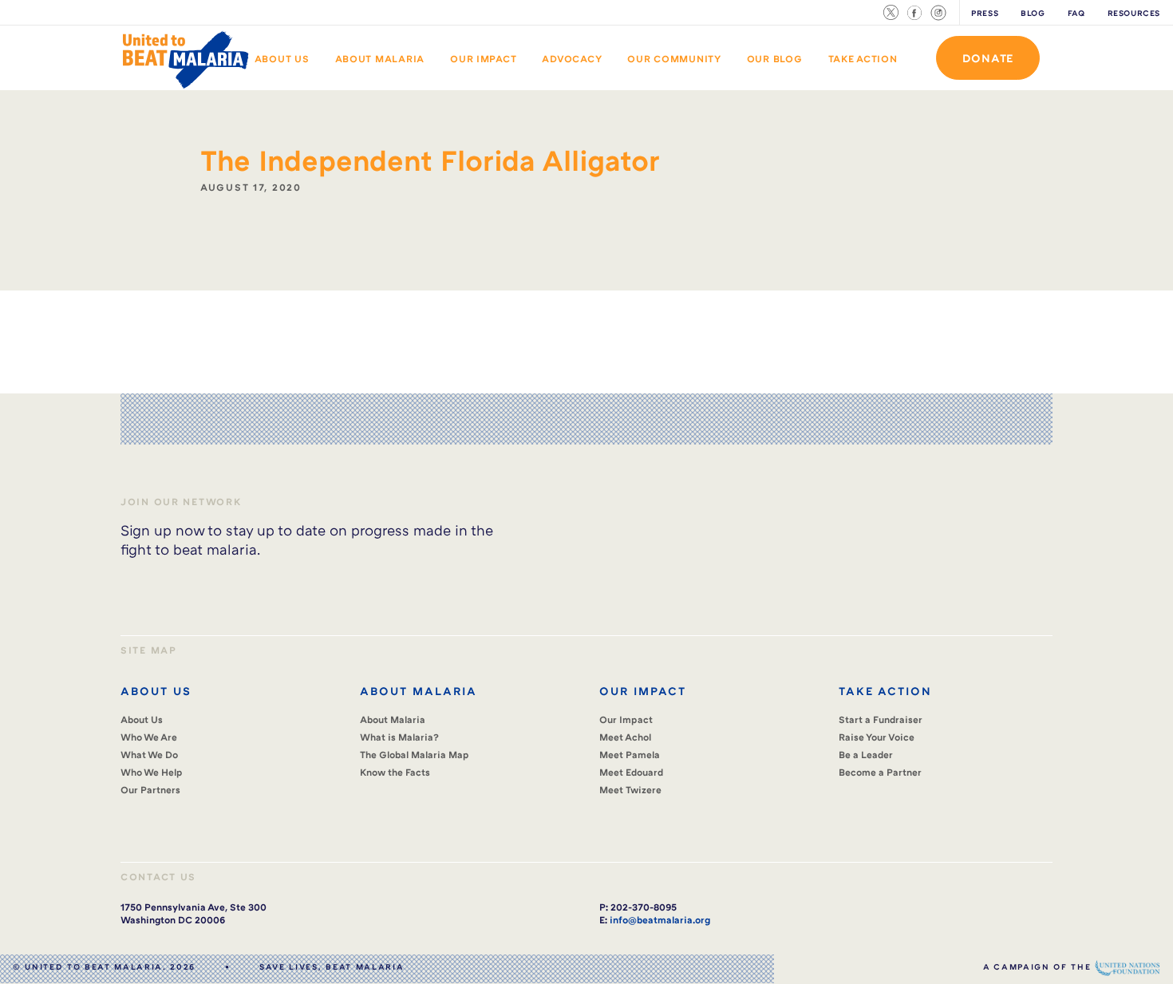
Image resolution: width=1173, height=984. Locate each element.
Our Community (674, 59)
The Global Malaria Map (414, 755)
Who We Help (151, 772)
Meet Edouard (631, 772)
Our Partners (150, 790)
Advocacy (572, 59)
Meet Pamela (629, 755)
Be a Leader (866, 755)
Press (984, 13)
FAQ (1076, 13)
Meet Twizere (630, 790)
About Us (282, 59)
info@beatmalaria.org (660, 920)
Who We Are (148, 737)
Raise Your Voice (876, 737)
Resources (1134, 13)
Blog (1033, 13)
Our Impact (483, 59)
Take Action (863, 59)
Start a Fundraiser (880, 719)
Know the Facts (395, 772)
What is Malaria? (399, 737)
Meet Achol (625, 737)
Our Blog (775, 59)
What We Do (149, 755)
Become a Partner (880, 772)
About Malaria (380, 59)
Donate (987, 58)
